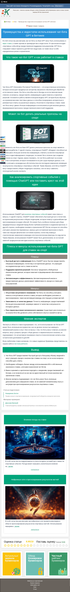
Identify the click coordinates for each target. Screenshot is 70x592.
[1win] (2, 150)
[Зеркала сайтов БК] (11, 564)
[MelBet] (2, 139)
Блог (35, 587)
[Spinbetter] (2, 158)
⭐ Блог (14, 21)
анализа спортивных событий (36, 214)
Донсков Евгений (11, 403)
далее (10, 466)
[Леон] (2, 152)
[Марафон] (2, 141)
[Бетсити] (2, 154)
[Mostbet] (2, 156)
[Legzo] (2, 163)
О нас (35, 589)
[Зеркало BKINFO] (6, 13)
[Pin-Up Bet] (2, 160)
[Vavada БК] (2, 148)
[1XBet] (2, 137)
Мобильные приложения (35, 581)
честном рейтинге (20, 344)
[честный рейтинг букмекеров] (58, 564)
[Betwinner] (2, 145)
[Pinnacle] (2, 143)
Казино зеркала (35, 583)
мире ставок (7, 43)
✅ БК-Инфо (7, 21)
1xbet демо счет (35, 585)
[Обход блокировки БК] (35, 564)
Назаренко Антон (11, 393)
